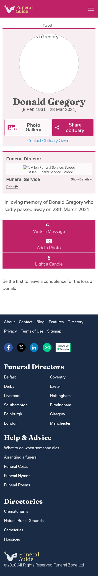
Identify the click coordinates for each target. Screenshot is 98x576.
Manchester (60, 423)
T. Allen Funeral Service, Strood (49, 172)
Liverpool (12, 396)
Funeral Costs (16, 466)
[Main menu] (91, 9)
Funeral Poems (17, 485)
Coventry (58, 377)
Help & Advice (28, 437)
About (9, 322)
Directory (75, 322)
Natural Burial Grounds (23, 521)
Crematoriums (16, 511)
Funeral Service (23, 179)
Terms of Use (32, 331)
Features (56, 322)
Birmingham (60, 405)
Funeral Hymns (17, 476)
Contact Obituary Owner (49, 141)
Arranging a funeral (20, 457)
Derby (9, 386)
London (11, 423)
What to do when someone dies (31, 448)
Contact (25, 322)
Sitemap (54, 331)
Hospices (12, 539)
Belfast (10, 377)
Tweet (47, 25)
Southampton (16, 405)
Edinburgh (13, 414)
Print (10, 187)
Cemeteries (13, 530)
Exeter (55, 386)
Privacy (10, 331)
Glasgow (57, 414)
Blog (40, 322)
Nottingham (60, 396)
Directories (23, 501)
